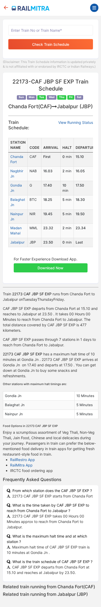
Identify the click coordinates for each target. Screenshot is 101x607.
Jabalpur (17, 242)
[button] (51, 265)
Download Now (50, 268)
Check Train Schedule (50, 44)
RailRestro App (22, 459)
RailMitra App (21, 465)
